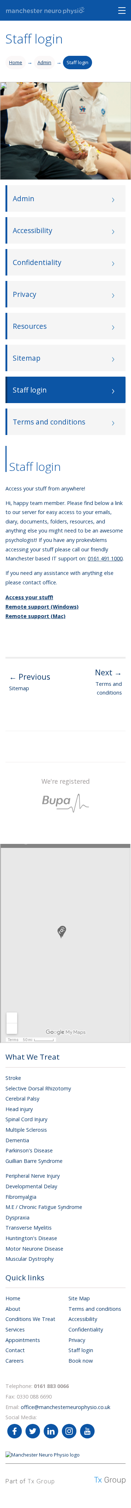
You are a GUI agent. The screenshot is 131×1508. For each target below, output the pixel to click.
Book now (80, 1360)
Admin (44, 62)
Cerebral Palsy (22, 1098)
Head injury (19, 1109)
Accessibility (82, 1319)
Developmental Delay (31, 1186)
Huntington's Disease (31, 1238)
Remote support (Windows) (42, 606)
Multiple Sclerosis (26, 1129)
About (12, 1308)
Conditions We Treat (30, 1319)
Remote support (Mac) (35, 616)
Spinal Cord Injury (26, 1119)
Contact (15, 1350)
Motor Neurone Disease (34, 1248)
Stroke (13, 1077)
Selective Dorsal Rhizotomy (38, 1088)
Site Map (79, 1298)
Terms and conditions (94, 1308)
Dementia (17, 1140)
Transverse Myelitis (28, 1227)
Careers (14, 1360)
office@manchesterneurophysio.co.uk (65, 1407)
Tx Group (41, 1481)
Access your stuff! (29, 597)
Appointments (22, 1340)
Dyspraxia (17, 1217)
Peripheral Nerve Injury (32, 1175)
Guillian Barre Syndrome (34, 1160)
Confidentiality (85, 1329)
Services (15, 1329)
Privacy (76, 1340)
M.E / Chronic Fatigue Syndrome (43, 1207)
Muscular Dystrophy (29, 1258)
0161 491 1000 (105, 558)
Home (15, 62)
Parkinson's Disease (29, 1150)
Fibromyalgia (20, 1196)
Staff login (77, 62)
